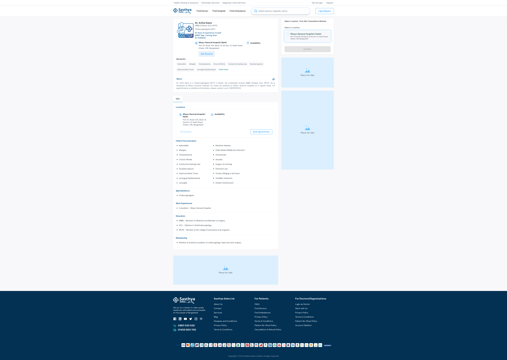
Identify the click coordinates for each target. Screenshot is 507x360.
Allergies (182, 150)
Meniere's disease (223, 145)
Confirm (308, 49)
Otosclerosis (220, 155)
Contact (218, 308)
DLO (209, 25)
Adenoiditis (184, 145)
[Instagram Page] (196, 318)
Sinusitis (218, 159)
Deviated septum (186, 169)
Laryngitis (183, 183)
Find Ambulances (263, 312)
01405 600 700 (187, 329)
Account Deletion (303, 325)
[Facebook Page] (174, 318)
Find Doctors (261, 308)
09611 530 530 (186, 325)
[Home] (182, 10)
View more (223, 69)
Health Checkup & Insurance (186, 3)
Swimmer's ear (221, 169)
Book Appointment (261, 132)
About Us (218, 304)
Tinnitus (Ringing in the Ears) (227, 173)
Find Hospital (218, 11)
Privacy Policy (220, 325)
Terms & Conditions (223, 329)
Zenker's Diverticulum (224, 183)
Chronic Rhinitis (185, 159)
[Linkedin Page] (180, 318)
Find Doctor (202, 11)
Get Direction (207, 54)
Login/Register (324, 11)
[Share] (273, 79)
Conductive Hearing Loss (189, 164)
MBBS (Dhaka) (201, 25)
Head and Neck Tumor (188, 173)
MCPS (214, 25)
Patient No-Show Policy (265, 325)
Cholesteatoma (185, 155)
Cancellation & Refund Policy (268, 329)
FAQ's (257, 304)
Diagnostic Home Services (233, 3)
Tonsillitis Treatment (223, 178)
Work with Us (301, 308)
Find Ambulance (238, 11)
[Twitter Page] (190, 318)
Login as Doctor (302, 304)
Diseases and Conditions (225, 321)
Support (329, 3)
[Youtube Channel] (185, 318)
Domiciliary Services (210, 3)
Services (218, 312)
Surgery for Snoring (223, 164)
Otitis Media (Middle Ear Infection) (230, 150)
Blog (216, 317)
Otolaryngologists (186, 195)
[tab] (177, 99)
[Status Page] (201, 318)
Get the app (317, 3)
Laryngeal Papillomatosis (189, 178)
